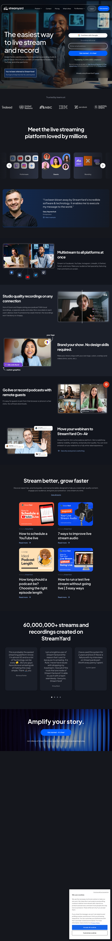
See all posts (56, 495)
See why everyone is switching (72, 451)
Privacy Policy (102, 66)
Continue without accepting (101, 892)
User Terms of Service (94, 64)
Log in (97, 73)
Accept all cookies (89, 927)
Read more (23, 543)
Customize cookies (89, 933)
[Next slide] (106, 671)
